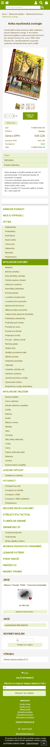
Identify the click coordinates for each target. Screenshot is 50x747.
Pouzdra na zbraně (13, 331)
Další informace (32, 743)
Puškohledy (10, 231)
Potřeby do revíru (12, 327)
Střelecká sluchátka (13, 361)
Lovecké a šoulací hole (15, 297)
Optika (7, 221)
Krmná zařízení (11, 293)
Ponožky (9, 435)
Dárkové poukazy (13, 209)
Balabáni (9, 267)
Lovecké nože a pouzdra (15, 301)
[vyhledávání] (42, 3)
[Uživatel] (36, 3)
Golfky (8, 410)
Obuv (7, 431)
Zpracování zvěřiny (13, 382)
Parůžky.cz (10, 565)
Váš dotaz (9, 160)
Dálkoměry (10, 248)
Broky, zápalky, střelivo (15, 541)
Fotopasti (9, 480)
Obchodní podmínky (25, 712)
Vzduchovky (10, 537)
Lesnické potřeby (13, 552)
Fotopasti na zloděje (14, 490)
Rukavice (9, 456)
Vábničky (9, 365)
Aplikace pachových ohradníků (22, 546)
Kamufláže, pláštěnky (14, 289)
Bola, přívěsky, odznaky (15, 276)
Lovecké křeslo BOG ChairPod (16, 625)
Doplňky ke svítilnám (14, 475)
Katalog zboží (25, 707)
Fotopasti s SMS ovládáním (17, 499)
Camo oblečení (11, 401)
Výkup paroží (11, 559)
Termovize (10, 244)
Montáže (9, 252)
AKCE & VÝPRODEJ (13, 215)
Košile (8, 418)
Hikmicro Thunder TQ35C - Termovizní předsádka (25, 585)
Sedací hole (10, 348)
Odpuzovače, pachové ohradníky (19, 314)
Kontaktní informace (25, 715)
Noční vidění (10, 240)
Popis (6, 155)
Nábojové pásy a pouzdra (16, 310)
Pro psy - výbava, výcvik (15, 339)
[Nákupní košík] (47, 3)
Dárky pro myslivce (13, 284)
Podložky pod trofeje (14, 322)
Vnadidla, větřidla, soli (14, 369)
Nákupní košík (25, 709)
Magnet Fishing (12, 571)
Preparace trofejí (12, 335)
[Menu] (2, 3)
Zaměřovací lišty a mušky (16, 378)
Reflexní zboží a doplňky (18, 508)
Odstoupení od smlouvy (25, 717)
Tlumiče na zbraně (14, 521)
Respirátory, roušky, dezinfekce (18, 386)
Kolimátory (10, 235)
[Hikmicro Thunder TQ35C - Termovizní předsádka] (25, 594)
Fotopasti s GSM (12, 494)
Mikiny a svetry (11, 422)
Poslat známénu (11, 165)
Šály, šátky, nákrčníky (14, 439)
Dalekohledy (10, 227)
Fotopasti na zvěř (13, 486)
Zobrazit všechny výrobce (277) (15, 659)
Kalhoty (8, 414)
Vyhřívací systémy (13, 373)
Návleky (8, 427)
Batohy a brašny (12, 272)
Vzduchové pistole (13, 532)
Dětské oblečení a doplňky (16, 405)
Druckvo (41, 131)
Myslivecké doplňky (15, 262)
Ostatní (8, 460)
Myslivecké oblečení (15, 391)
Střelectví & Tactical (16, 514)
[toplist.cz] (25, 673)
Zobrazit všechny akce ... (25, 612)
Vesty (7, 448)
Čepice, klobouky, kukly (15, 452)
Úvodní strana (25, 704)
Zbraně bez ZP (11, 527)
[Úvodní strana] (8, 3)
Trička (8, 444)
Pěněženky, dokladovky (15, 318)
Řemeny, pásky (11, 344)
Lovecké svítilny (13, 470)
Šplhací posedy (11, 356)
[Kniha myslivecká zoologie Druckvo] (25, 74)
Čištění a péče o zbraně (15, 280)
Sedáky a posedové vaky (15, 352)
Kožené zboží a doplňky (15, 465)
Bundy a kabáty (11, 397)
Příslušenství (11, 257)
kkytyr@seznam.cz (25, 734)
